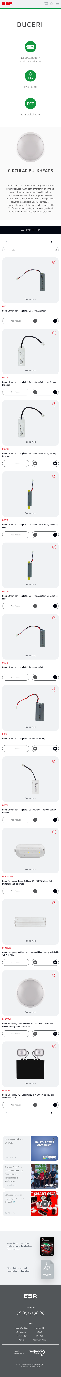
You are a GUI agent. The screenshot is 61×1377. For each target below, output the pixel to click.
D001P (5, 520)
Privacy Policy (22, 1336)
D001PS (5, 591)
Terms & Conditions (22, 1328)
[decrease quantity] (35, 321)
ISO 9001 (39, 1332)
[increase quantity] (55, 321)
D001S (5, 662)
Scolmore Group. (34, 1367)
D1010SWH (7, 947)
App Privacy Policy (39, 1340)
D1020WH (6, 1019)
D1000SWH (7, 876)
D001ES (5, 448)
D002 (4, 734)
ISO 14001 (39, 1336)
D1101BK (6, 1090)
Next (53, 242)
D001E (5, 377)
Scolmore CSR (39, 1328)
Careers (22, 1340)
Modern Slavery (21, 1332)
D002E (5, 805)
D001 (4, 306)
